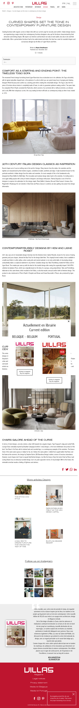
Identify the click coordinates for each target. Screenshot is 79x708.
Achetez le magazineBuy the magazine (24, 372)
